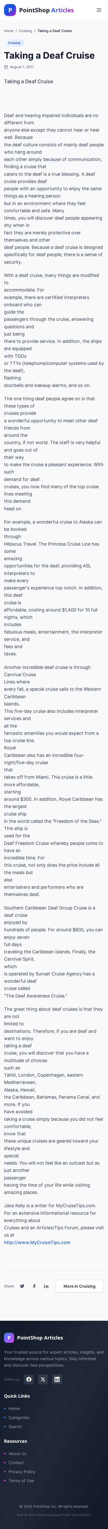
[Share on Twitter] (22, 1286)
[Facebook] (29, 1379)
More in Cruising (79, 1286)
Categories (19, 1417)
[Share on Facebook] (34, 1286)
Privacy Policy (22, 1471)
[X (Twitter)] (43, 1379)
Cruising (14, 43)
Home (14, 1408)
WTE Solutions (39, 1515)
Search (15, 1426)
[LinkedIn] (57, 1379)
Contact (16, 1462)
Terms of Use (21, 1480)
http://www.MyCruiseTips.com (37, 1242)
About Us (17, 1453)
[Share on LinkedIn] (46, 1286)
